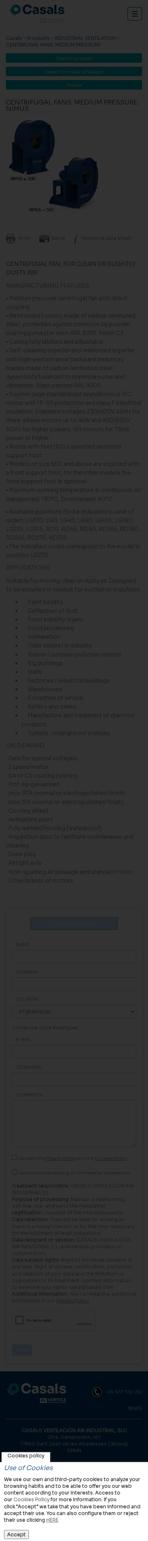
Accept (16, 1534)
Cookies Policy (31, 1499)
